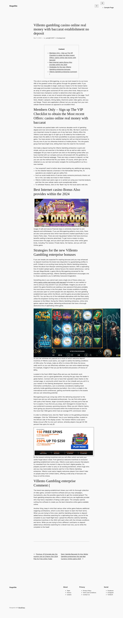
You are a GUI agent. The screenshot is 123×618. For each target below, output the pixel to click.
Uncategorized (60, 38)
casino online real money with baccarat (52, 282)
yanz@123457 (50, 38)
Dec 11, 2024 (37, 38)
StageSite (13, 6)
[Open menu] (96, 5)
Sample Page (109, 7)
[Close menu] (102, 3)
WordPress (21, 607)
